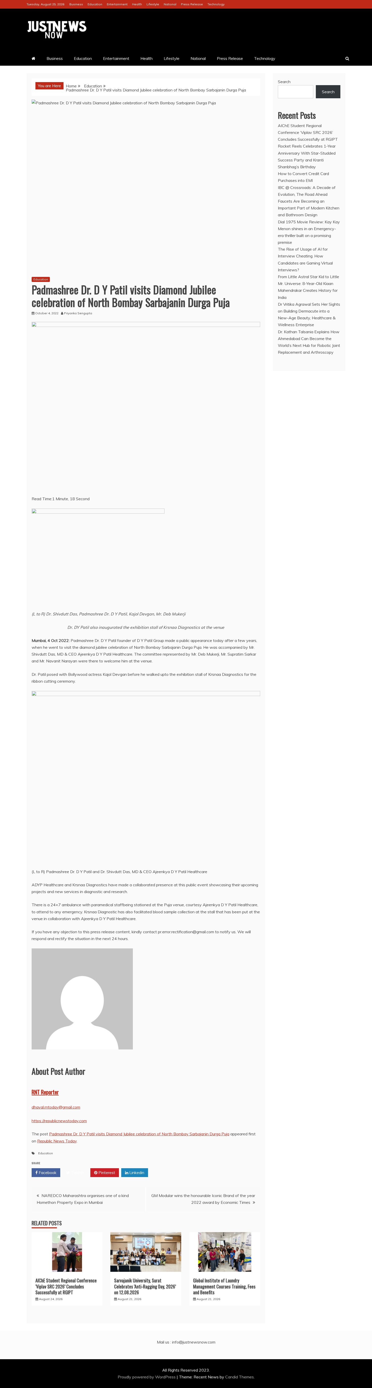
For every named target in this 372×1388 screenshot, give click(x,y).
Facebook (47, 1172)
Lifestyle (153, 4)
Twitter (77, 1172)
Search (284, 81)
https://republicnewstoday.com (59, 1120)
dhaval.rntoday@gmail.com (56, 1107)
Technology (216, 4)
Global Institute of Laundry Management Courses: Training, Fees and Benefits (224, 1286)
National (170, 4)
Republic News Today (57, 1140)
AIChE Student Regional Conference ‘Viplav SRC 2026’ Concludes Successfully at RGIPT (66, 1286)
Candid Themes (239, 1376)
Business (76, 4)
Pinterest (106, 1172)
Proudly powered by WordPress (147, 1376)
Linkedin (136, 1172)
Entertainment (117, 4)
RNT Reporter (45, 1092)
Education (95, 4)
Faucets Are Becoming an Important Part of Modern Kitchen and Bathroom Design (308, 208)
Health (137, 4)
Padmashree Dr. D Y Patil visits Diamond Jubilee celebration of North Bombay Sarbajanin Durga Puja (139, 1133)
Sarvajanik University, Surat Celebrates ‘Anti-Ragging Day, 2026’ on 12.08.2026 (145, 1286)
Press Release (192, 4)
